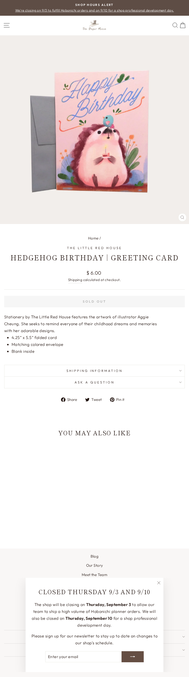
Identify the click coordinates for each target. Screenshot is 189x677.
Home (93, 238)
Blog (95, 556)
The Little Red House (94, 248)
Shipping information (94, 371)
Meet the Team (94, 574)
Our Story (94, 565)
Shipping (75, 280)
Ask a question (94, 382)
